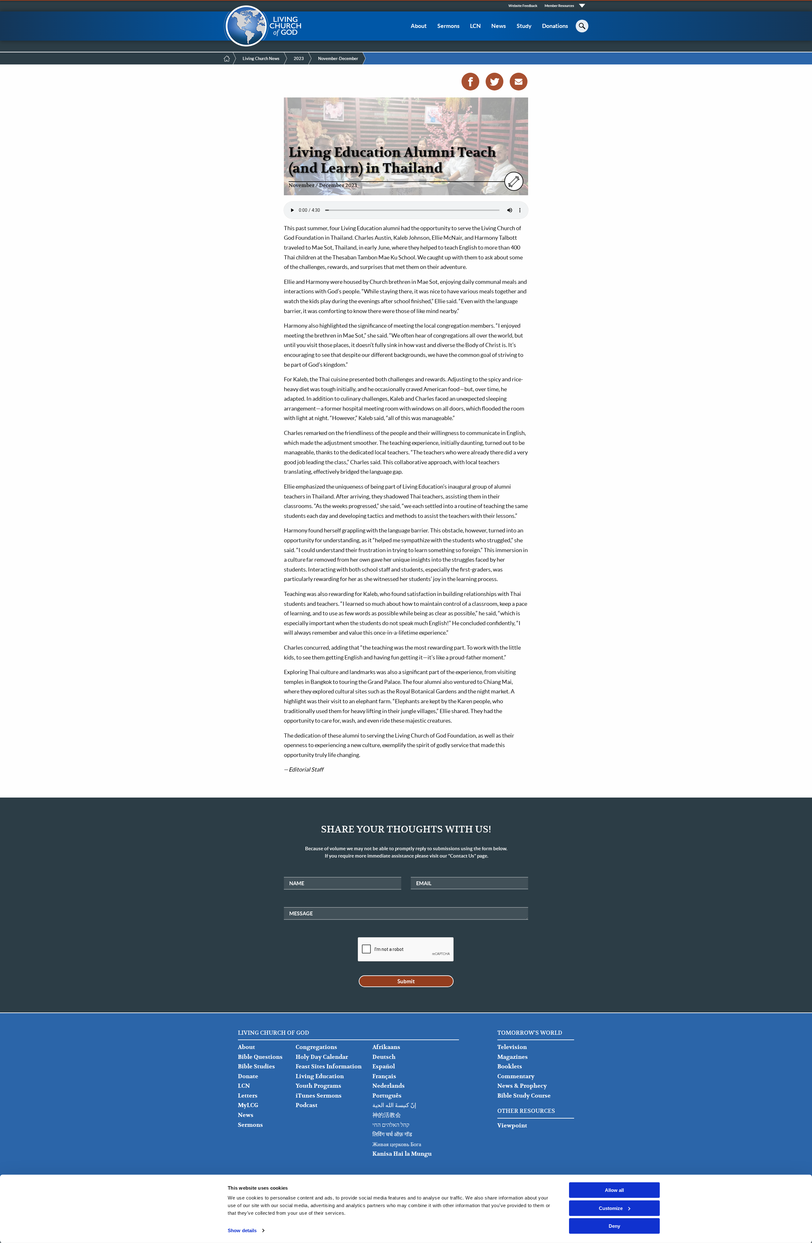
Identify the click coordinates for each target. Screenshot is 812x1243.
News (498, 26)
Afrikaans (386, 1047)
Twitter (494, 81)
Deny (614, 1226)
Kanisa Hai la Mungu (402, 1154)
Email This (518, 81)
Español (383, 1066)
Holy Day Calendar (322, 1057)
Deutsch (384, 1057)
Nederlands (388, 1086)
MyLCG (248, 1105)
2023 (299, 58)
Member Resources (559, 6)
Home (226, 58)
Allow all (614, 1190)
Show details (242, 1230)
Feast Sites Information (329, 1066)
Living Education (320, 1076)
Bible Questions (260, 1057)
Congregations (316, 1047)
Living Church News (261, 58)
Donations (555, 26)
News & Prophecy (522, 1086)
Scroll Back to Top (800, 1231)
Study (524, 26)
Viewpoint (512, 1125)
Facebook (470, 81)
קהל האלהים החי (390, 1125)
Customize (611, 1208)
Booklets (509, 1066)
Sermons (448, 26)
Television (512, 1047)
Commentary (515, 1076)
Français (384, 1076)
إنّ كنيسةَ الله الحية (394, 1105)
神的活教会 (386, 1115)
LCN (475, 26)
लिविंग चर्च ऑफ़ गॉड (392, 1134)
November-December (338, 58)
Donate (248, 1076)
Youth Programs (318, 1086)
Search (582, 26)
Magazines (512, 1057)
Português (387, 1095)
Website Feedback (522, 6)
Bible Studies (256, 1066)
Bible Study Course (524, 1095)
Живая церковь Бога (396, 1144)
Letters (248, 1095)
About (419, 26)
